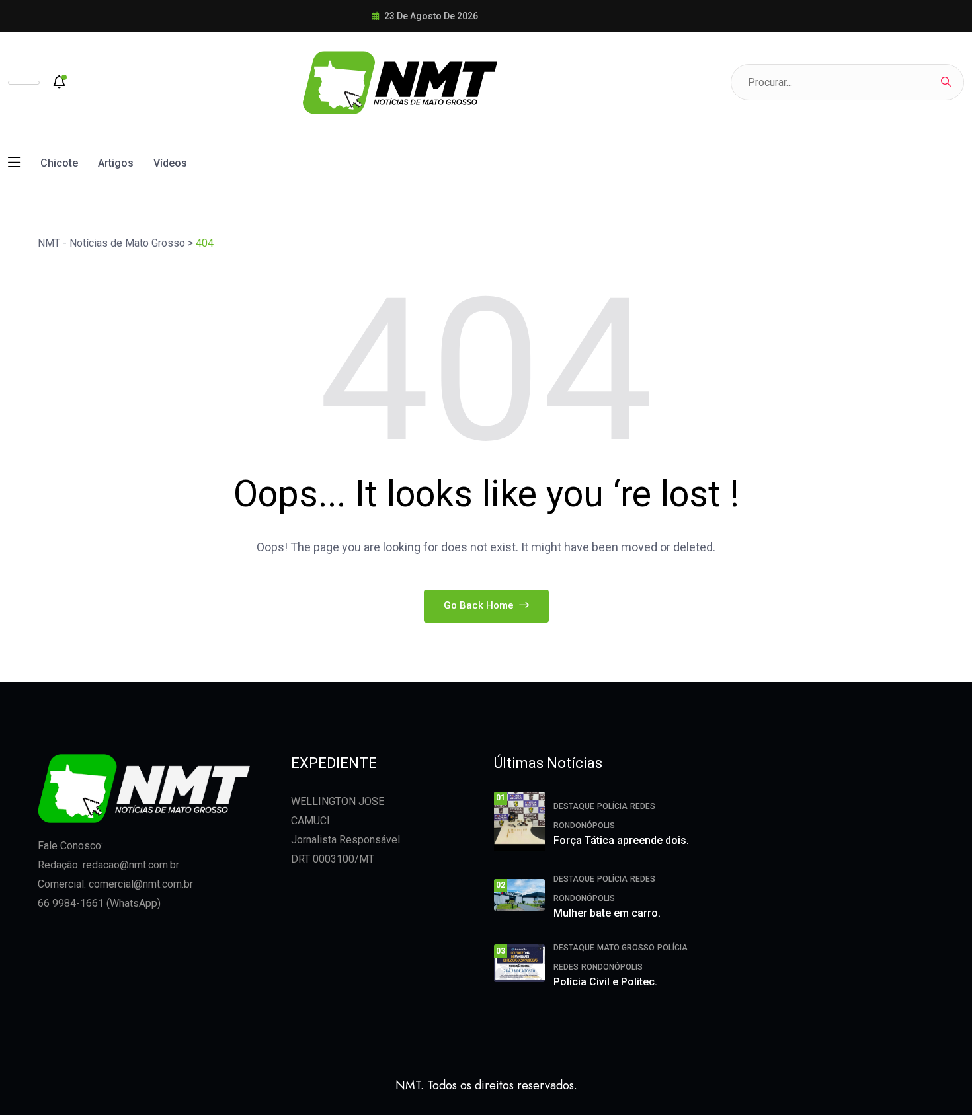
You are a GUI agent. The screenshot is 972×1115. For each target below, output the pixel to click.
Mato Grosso (626, 948)
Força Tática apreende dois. (621, 840)
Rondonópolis (584, 825)
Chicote (59, 163)
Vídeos (170, 163)
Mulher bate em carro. (607, 913)
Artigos (116, 163)
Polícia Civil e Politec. (605, 982)
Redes (642, 806)
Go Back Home (480, 605)
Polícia (612, 806)
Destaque (573, 806)
